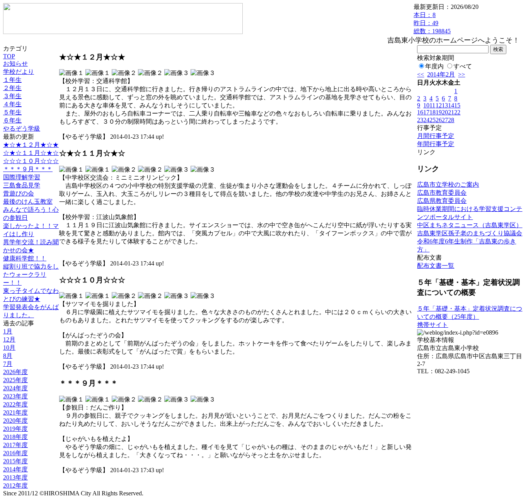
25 (432, 120)
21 (451, 112)
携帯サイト (432, 324)
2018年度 (15, 437)
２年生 (12, 88)
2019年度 (15, 428)
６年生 (12, 120)
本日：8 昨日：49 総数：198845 (432, 23)
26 (439, 120)
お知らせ (15, 63)
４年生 (12, 104)
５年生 (12, 112)
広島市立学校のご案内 (448, 184)
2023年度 (15, 396)
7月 (7, 364)
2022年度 (15, 404)
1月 (7, 331)
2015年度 (15, 461)
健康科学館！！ (24, 258)
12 (439, 105)
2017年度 (15, 445)
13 (445, 105)
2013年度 (15, 477)
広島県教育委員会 (442, 200)
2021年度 (15, 412)
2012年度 (15, 485)
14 (451, 105)
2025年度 (15, 380)
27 (445, 120)
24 (426, 120)
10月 (9, 347)
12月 (9, 339)
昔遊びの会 (18, 193)
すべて (462, 66)
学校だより (18, 71)
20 (445, 112)
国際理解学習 (21, 177)
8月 (7, 355)
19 (439, 112)
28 (451, 120)
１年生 (12, 80)
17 (426, 112)
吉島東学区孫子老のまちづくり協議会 (469, 233)
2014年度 (15, 469)
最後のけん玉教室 (28, 201)
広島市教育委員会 (442, 192)
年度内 (434, 66)
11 (432, 105)
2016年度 (15, 453)
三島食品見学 (21, 185)
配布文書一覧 (435, 265)
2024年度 (15, 388)
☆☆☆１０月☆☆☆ (31, 161)
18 (432, 112)
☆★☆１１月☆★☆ (31, 153)
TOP (9, 56)
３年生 (12, 96)
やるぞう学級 (21, 128)
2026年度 (15, 372)
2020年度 (15, 420)
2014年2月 (441, 74)
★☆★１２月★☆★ (31, 144)
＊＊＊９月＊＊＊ (28, 169)
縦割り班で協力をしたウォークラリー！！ (31, 274)
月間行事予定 (435, 136)
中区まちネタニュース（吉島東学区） (469, 225)
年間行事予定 (435, 144)
